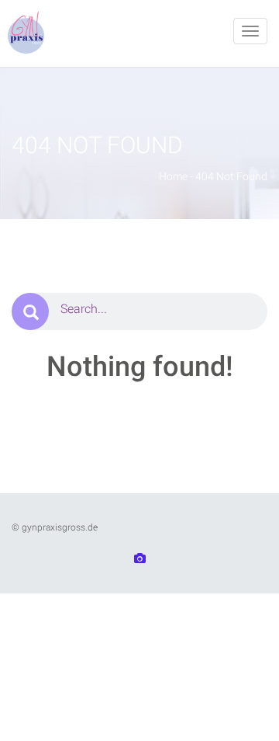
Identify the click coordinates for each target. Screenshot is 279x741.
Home (173, 176)
